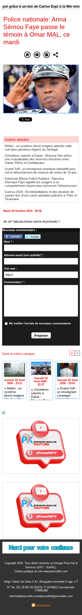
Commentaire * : (14, 282)
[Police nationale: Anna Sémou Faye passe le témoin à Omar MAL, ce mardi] (41, 66)
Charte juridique (24, 571)
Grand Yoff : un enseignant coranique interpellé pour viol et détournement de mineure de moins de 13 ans (41, 170)
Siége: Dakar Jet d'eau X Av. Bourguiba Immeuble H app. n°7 (41, 581)
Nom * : (9, 241)
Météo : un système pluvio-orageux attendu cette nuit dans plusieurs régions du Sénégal (38, 147)
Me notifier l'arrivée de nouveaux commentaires (40, 323)
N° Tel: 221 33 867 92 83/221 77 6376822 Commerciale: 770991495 (41, 589)
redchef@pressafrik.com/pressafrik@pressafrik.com (41, 596)
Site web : (10, 268)
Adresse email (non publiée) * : (24, 255)
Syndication (43, 605)
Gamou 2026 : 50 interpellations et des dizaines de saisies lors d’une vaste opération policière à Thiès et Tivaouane (41, 195)
